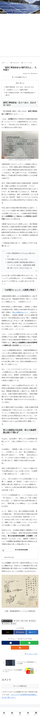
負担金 (14, 623)
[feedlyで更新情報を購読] (29, 643)
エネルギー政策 (8, 621)
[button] (36, 421)
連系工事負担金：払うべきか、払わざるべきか (20, 87)
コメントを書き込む (20, 686)
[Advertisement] (20, 36)
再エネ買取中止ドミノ (20, 312)
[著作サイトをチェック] (11, 643)
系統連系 (33, 621)
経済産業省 (6, 623)
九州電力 (17, 621)
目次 (17, 83)
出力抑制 (25, 621)
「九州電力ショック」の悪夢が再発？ (17, 90)
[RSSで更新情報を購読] (20, 648)
